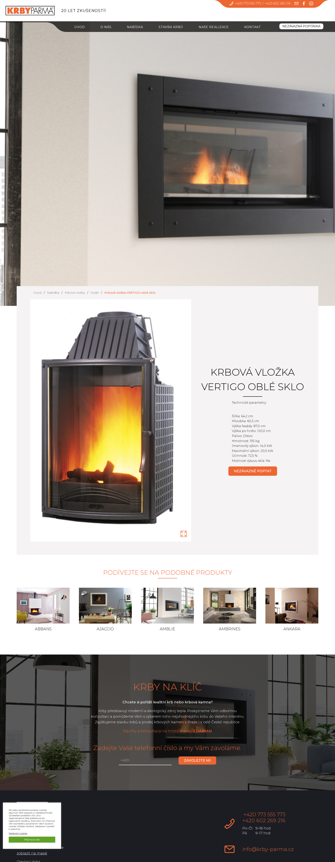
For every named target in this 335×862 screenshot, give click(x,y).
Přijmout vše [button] (32, 839)
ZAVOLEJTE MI (197, 760)
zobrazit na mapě (32, 853)
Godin (95, 292)
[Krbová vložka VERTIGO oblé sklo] (183, 534)
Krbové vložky (75, 292)
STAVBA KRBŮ (171, 27)
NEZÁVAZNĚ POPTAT (253, 471)
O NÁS (105, 27)
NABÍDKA (135, 27)
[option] (110, 420)
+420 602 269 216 (277, 3)
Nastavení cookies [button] (18, 833)
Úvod (37, 292)
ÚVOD (79, 27)
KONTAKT (252, 27)
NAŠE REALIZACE (214, 27)
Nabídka (53, 292)
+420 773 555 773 (248, 3)
